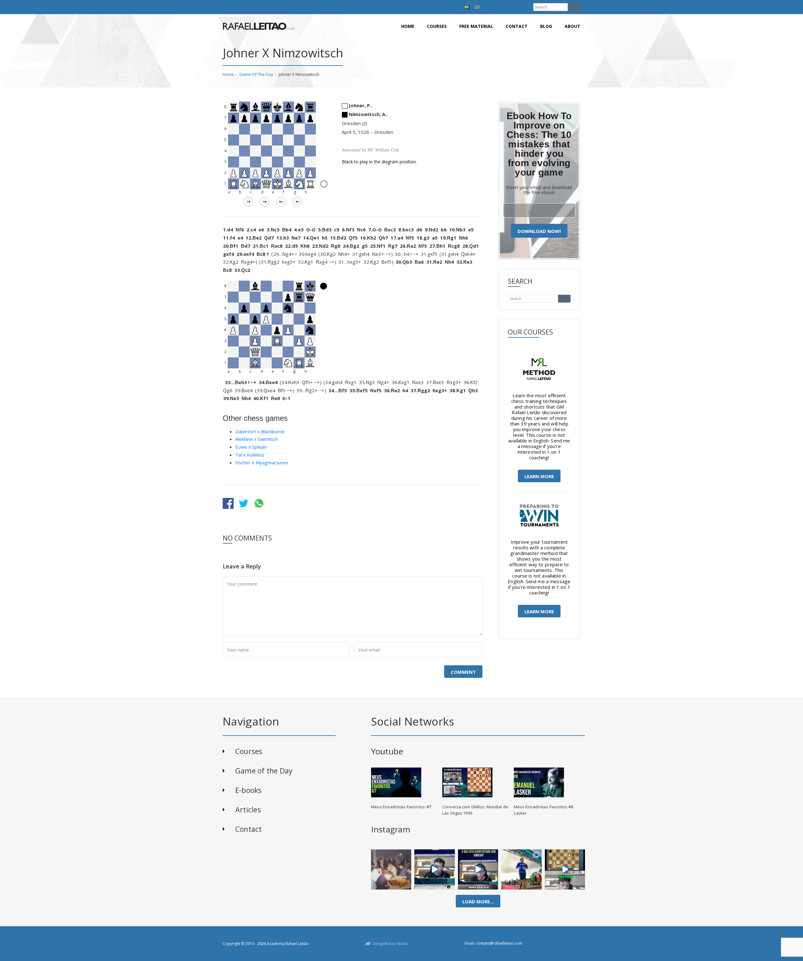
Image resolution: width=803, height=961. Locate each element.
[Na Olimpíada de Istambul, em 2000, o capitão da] (434, 869)
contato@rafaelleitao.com (499, 943)
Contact (517, 26)
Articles (248, 810)
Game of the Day (256, 74)
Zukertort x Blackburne (260, 431)
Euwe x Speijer (251, 447)
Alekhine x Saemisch (256, 439)
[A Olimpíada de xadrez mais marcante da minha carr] (391, 869)
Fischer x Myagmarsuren (261, 462)
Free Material (476, 26)
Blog (546, 26)
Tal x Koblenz (249, 454)
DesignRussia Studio (390, 943)
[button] (248, 202)
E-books (248, 790)
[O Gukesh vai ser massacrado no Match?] (478, 869)
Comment (463, 672)
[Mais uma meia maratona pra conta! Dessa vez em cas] (521, 869)
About (572, 26)
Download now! (539, 231)
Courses (437, 26)
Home (407, 26)
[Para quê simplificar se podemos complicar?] (565, 869)
